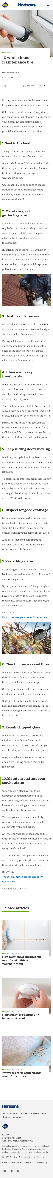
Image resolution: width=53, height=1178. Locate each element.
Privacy (5, 1162)
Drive (5, 1114)
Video (43, 1114)
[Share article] (4, 85)
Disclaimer (17, 1162)
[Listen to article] (24, 85)
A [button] (36, 85)
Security (29, 1162)
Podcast (7, 1117)
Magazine (17, 1117)
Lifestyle (23, 1114)
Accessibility (41, 1162)
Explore (13, 1114)
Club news (34, 1114)
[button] (48, 5)
